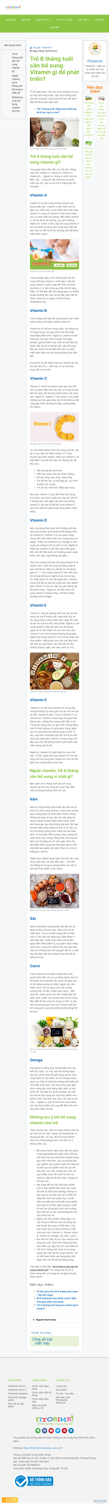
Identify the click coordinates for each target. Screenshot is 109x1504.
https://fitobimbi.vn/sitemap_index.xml (42, 1448)
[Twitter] (57, 1430)
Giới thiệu (82, 20)
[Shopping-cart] (38, 1430)
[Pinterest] (64, 1430)
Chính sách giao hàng (40, 1387)
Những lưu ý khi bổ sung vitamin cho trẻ (17, 104)
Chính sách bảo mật (40, 1400)
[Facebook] (44, 1430)
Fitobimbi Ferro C (17, 1390)
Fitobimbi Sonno (16, 1386)
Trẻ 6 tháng (45, 1333)
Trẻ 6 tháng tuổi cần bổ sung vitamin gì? (17, 63)
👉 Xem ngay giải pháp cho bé (10, 1500)
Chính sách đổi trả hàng (41, 1394)
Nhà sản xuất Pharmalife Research (63, 1400)
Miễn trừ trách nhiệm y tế (39, 1406)
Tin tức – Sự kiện (65, 20)
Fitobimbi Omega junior (17, 1398)
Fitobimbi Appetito (18, 1393)
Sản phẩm (25, 20)
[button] (54, 1320)
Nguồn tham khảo (46, 1319)
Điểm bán (99, 20)
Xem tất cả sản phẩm (16, 1405)
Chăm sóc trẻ (42, 20)
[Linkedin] (71, 1430)
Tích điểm (54, 27)
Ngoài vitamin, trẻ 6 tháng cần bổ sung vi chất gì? (17, 84)
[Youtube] (51, 1430)
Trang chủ (11, 20)
